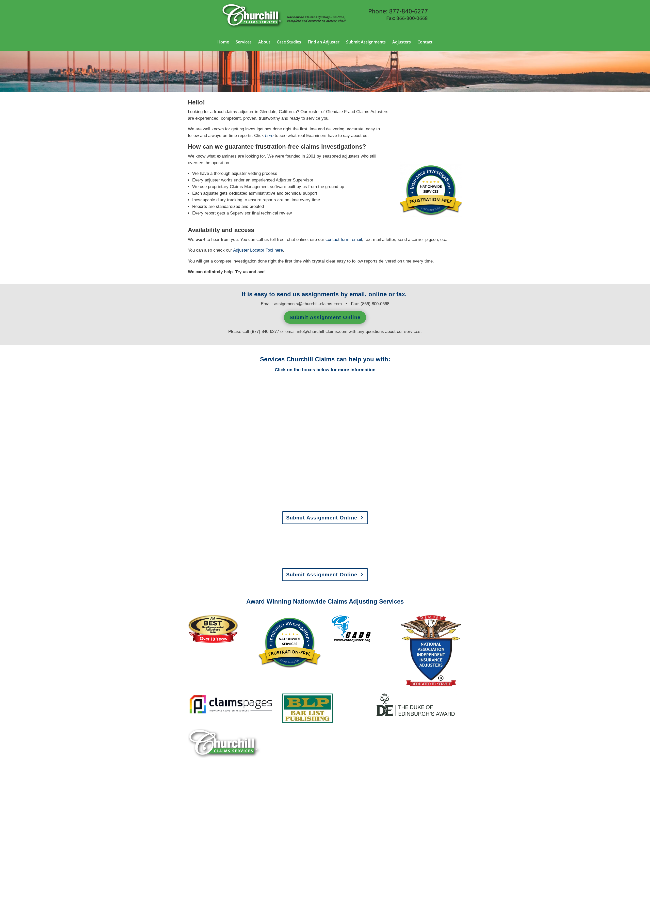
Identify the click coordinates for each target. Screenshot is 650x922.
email (357, 239)
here (278, 250)
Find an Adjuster (323, 42)
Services (244, 42)
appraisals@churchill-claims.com (357, 560)
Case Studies (289, 42)
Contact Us (206, 872)
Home (223, 42)
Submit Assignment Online (325, 317)
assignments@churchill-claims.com (308, 303)
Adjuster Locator (253, 250)
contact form (337, 239)
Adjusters (401, 42)
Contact (424, 42)
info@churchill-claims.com (322, 331)
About (264, 42)
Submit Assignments (366, 42)
